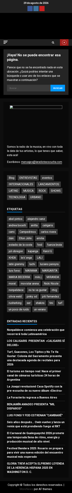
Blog (11, 177)
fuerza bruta (54, 244)
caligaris (48, 225)
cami (12, 231)
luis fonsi (14, 270)
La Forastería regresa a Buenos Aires (32, 397)
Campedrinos (28, 231)
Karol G (47, 251)
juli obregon (16, 251)
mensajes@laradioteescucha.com (41, 162)
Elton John (25, 238)
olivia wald (15, 296)
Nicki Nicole (51, 283)
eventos (47, 177)
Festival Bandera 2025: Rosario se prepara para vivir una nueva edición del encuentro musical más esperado (35, 452)
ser (29, 303)
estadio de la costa (20, 244)
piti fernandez (50, 296)
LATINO (13, 190)
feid (39, 244)
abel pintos (15, 219)
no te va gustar (38, 290)
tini (51, 303)
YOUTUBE (64, 42)
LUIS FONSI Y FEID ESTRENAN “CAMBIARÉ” (35, 415)
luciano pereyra (49, 264)
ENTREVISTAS (28, 177)
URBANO (35, 197)
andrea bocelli (17, 225)
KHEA (12, 257)
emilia (40, 238)
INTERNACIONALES (21, 184)
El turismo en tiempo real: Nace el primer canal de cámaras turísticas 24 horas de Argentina (34, 375)
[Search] (53, 42)
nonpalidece (16, 290)
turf (60, 303)
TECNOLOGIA (17, 197)
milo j (38, 277)
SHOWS (56, 190)
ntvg (54, 290)
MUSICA (28, 190)
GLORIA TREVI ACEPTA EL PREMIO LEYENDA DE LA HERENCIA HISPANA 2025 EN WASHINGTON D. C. (35, 468)
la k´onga (26, 257)
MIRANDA (52, 277)
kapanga (33, 251)
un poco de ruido (19, 309)
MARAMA (31, 270)
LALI (40, 257)
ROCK (42, 190)
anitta (34, 225)
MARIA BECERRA (19, 277)
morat (12, 283)
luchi (32, 264)
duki (11, 238)
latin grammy (16, 264)
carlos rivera (48, 231)
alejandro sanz (36, 219)
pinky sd (32, 296)
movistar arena (30, 283)
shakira (40, 303)
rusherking (15, 303)
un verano (40, 309)
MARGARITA (49, 270)
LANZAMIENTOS (48, 184)
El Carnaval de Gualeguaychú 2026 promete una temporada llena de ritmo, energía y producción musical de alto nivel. (35, 437)
